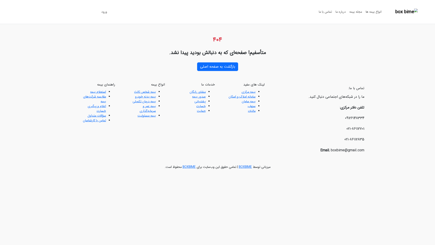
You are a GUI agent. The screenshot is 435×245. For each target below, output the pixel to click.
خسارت (201, 106)
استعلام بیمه (98, 91)
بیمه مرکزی (249, 91)
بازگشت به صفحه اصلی (217, 66)
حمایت (201, 110)
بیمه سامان (249, 101)
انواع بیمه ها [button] (374, 11)
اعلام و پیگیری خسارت (97, 108)
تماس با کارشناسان (94, 120)
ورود (104, 11)
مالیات (252, 110)
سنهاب (252, 106)
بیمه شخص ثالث (145, 91)
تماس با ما (325, 11)
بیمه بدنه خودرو (145, 96)
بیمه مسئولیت (147, 115)
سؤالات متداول (96, 115)
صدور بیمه (199, 96)
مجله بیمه (355, 11)
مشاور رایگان (198, 91)
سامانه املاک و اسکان (242, 96)
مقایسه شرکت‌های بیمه (94, 99)
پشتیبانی (200, 101)
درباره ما (341, 11)
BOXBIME (245, 166)
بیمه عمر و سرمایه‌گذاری (148, 108)
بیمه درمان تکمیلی (144, 101)
